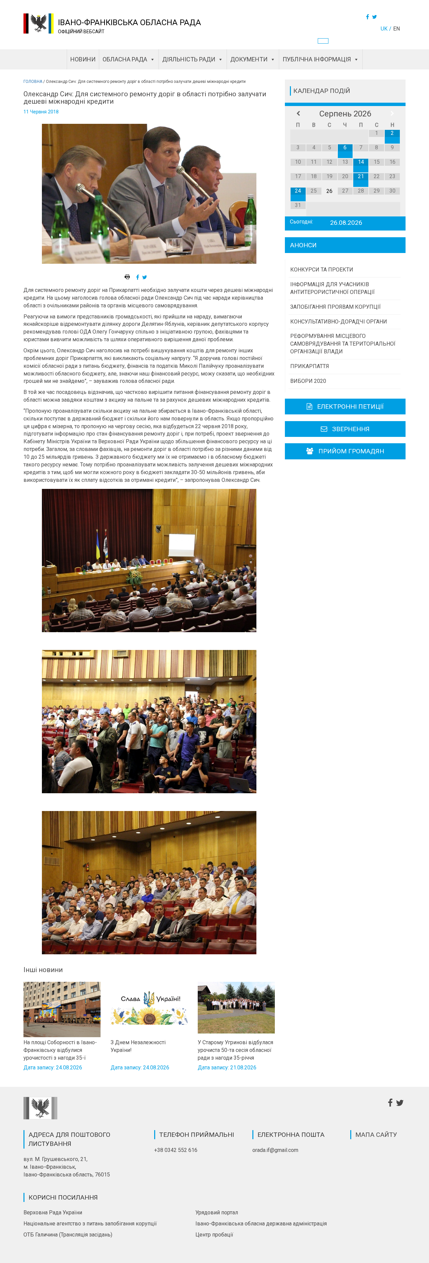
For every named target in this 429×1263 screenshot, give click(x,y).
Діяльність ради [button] (188, 59)
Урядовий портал (216, 1212)
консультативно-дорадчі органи (338, 321)
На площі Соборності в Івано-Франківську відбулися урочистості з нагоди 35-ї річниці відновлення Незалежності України (60, 1050)
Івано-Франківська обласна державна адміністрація (261, 1223)
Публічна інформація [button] (317, 59)
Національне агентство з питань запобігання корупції (90, 1223)
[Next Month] (392, 114)
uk (384, 29)
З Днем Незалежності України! (138, 1046)
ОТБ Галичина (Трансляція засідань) (67, 1234)
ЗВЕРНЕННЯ (351, 429)
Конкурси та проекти (321, 269)
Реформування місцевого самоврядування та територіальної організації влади (342, 344)
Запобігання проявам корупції (335, 307)
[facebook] (138, 277)
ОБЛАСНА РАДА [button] (125, 59)
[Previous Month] (298, 114)
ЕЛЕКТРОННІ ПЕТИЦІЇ (350, 406)
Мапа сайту (376, 1135)
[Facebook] (368, 17)
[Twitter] (375, 17)
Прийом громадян (351, 451)
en (396, 29)
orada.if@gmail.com (275, 1150)
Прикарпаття (309, 366)
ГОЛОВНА (32, 82)
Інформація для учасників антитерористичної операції (332, 288)
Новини (83, 59)
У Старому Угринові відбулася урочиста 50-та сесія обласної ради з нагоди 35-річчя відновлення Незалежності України (235, 1050)
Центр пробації (214, 1234)
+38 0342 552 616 (175, 1150)
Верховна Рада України (52, 1212)
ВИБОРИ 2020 (308, 381)
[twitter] (145, 277)
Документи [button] (248, 59)
